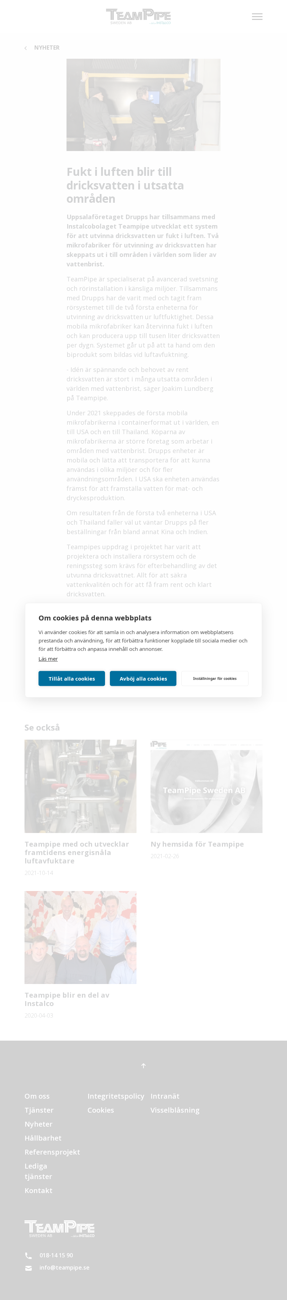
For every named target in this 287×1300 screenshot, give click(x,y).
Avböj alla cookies (143, 678)
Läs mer (48, 658)
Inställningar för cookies (215, 678)
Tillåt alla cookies (72, 678)
